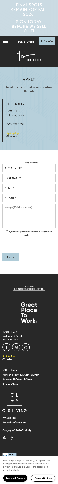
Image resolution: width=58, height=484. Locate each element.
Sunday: (6, 384)
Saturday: (7, 379)
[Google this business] (16, 347)
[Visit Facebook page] (6, 347)
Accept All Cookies (15, 477)
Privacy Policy (9, 417)
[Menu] (5, 41)
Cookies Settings (43, 477)
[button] (47, 41)
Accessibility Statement (14, 422)
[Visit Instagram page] (26, 347)
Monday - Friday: (10, 374)
